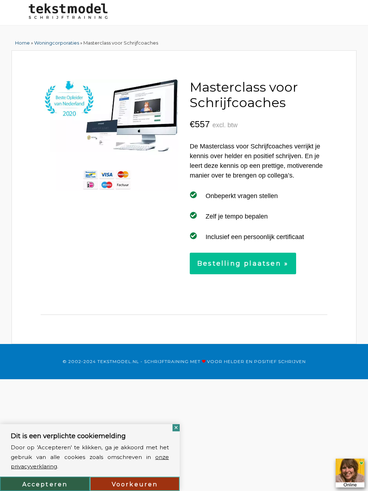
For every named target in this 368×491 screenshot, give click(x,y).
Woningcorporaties (56, 43)
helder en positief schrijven (265, 361)
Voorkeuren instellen (135, 486)
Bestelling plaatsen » (243, 263)
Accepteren (45, 484)
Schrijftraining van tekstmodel (68, 12)
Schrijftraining (166, 361)
